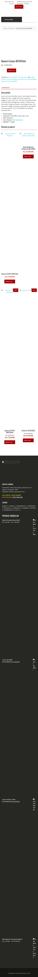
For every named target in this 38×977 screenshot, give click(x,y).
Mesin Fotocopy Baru (20, 77)
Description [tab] (5, 87)
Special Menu (9, 19)
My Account (19, 6)
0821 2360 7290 (17, 497)
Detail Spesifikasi (17, 120)
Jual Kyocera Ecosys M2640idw (27, 79)
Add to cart (11, 70)
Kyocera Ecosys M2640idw (9, 81)
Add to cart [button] (9, 281)
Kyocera (10, 77)
